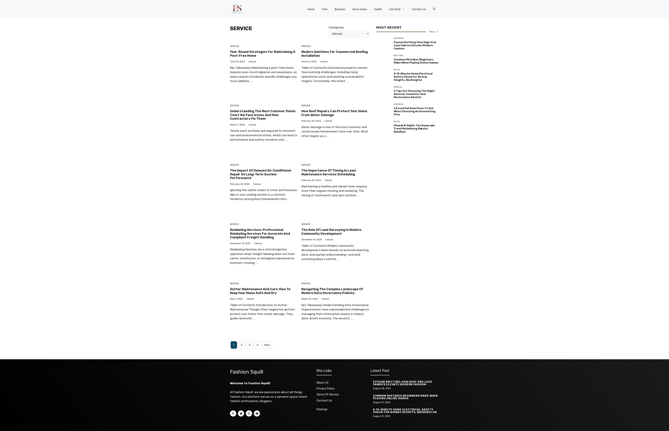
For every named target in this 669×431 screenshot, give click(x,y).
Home (311, 9)
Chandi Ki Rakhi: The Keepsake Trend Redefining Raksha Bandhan (414, 128)
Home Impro (359, 9)
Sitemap (321, 409)
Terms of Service (327, 394)
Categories (336, 27)
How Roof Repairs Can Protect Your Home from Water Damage (334, 113)
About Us (322, 382)
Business (339, 9)
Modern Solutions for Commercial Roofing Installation (334, 54)
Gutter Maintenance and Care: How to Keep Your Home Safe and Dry (260, 291)
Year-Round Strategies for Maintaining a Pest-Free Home (262, 54)
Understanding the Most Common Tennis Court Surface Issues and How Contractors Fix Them (263, 115)
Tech (325, 9)
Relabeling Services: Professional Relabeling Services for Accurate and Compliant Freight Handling (260, 233)
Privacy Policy (325, 388)
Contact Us (419, 9)
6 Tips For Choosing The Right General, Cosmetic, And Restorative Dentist (414, 94)
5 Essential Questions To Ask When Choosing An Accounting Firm (414, 111)
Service (234, 46)
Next (267, 345)
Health (378, 9)
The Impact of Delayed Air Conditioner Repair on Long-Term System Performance (261, 174)
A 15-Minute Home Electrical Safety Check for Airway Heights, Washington (413, 76)
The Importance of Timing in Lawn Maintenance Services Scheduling (328, 172)
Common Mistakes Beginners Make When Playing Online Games (416, 61)
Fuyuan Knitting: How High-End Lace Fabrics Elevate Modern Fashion (415, 45)
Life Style (395, 9)
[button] (434, 9)
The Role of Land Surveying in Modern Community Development (331, 232)
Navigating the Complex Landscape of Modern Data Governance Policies (332, 291)
